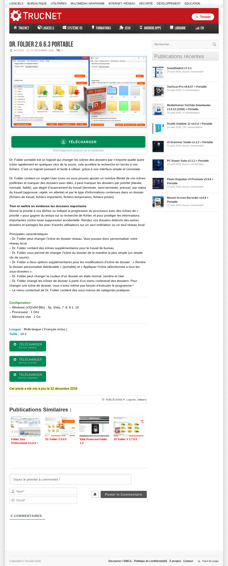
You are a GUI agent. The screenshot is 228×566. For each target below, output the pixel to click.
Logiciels (16, 3)
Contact (188, 561)
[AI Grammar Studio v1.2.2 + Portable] (158, 151)
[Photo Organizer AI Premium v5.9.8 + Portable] (158, 188)
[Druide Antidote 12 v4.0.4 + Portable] (158, 133)
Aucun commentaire (193, 71)
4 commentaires (191, 112)
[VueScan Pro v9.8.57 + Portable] (158, 96)
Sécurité (146, 3)
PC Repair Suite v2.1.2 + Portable (188, 160)
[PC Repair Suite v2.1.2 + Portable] (158, 170)
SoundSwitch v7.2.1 (179, 68)
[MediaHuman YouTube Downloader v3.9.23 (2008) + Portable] (158, 114)
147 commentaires (192, 127)
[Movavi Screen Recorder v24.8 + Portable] (158, 207)
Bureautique (37, 3)
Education (192, 3)
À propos (175, 561)
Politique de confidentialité (150, 561)
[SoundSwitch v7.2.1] (158, 77)
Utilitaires (59, 3)
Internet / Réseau (122, 3)
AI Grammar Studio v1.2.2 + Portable (190, 142)
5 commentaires (191, 90)
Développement (169, 3)
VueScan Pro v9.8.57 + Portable (187, 86)
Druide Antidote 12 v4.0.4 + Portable (189, 123)
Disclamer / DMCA (120, 561)
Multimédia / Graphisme (88, 3)
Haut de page (210, 561)
